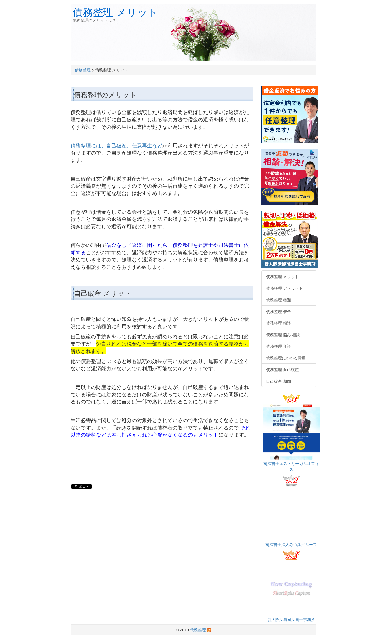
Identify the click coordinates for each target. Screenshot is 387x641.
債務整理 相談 (278, 323)
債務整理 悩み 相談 (283, 334)
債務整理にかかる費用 (286, 358)
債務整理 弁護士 (280, 346)
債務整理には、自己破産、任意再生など (116, 145)
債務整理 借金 (278, 311)
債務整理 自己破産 (282, 369)
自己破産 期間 (278, 381)
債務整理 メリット (115, 11)
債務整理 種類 (278, 299)
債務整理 (83, 70)
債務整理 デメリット (284, 288)
